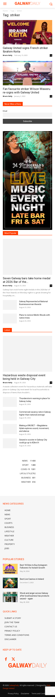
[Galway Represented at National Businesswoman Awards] (10, 305)
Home (5, 11)
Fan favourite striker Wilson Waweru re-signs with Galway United (26, 90)
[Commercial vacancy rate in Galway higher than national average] (10, 415)
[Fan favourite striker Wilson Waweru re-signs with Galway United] (27, 73)
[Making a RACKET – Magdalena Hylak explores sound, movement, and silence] (10, 429)
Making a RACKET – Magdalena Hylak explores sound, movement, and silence (34, 428)
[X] (13, 659)
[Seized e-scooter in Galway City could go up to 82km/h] (10, 443)
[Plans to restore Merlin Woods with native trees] (10, 318)
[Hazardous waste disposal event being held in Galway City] (27, 354)
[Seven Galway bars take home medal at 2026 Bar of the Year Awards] (27, 257)
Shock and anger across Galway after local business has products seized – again (34, 596)
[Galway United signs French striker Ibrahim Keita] (27, 32)
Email (5, 111)
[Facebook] (6, 659)
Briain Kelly (7, 55)
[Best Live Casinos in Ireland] (10, 583)
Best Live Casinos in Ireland (32, 579)
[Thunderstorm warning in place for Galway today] (10, 402)
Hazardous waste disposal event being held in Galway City (24, 377)
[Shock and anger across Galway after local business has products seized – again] (10, 597)
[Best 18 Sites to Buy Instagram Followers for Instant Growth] (10, 569)
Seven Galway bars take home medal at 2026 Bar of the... (26, 280)
